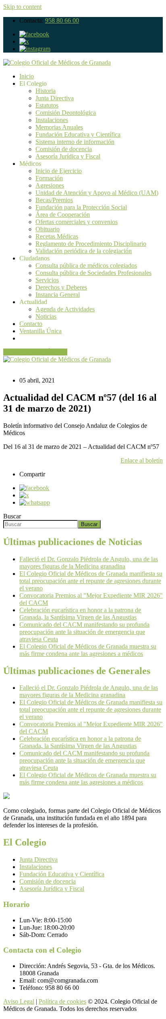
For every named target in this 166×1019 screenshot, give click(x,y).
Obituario (47, 229)
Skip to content (22, 6)
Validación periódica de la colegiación (83, 250)
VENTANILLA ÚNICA (35, 352)
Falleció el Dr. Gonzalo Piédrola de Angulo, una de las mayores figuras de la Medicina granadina (88, 563)
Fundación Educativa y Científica (77, 134)
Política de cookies (62, 1001)
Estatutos (46, 105)
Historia (45, 90)
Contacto (30, 323)
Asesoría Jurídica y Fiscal (67, 156)
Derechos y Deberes (61, 287)
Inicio (26, 76)
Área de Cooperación (62, 214)
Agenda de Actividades (65, 309)
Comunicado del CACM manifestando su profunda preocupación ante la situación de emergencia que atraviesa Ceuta (84, 632)
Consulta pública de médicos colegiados (86, 265)
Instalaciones (51, 119)
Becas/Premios (54, 200)
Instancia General (57, 294)
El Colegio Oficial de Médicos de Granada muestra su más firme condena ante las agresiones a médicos (87, 650)
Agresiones (49, 185)
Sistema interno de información (74, 141)
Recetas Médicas (56, 236)
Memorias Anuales (59, 127)
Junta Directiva (54, 98)
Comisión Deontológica (65, 112)
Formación (49, 178)
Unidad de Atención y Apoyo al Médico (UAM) (96, 192)
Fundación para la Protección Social (81, 207)
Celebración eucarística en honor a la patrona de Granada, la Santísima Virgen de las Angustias (80, 614)
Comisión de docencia (63, 149)
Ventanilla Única (40, 331)
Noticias (45, 316)
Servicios (47, 280)
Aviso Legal (18, 1001)
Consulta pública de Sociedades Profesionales (93, 272)
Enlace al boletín (141, 460)
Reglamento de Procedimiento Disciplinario (90, 243)
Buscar (12, 516)
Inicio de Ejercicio (58, 170)
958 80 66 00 (62, 20)
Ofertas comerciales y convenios (76, 221)
